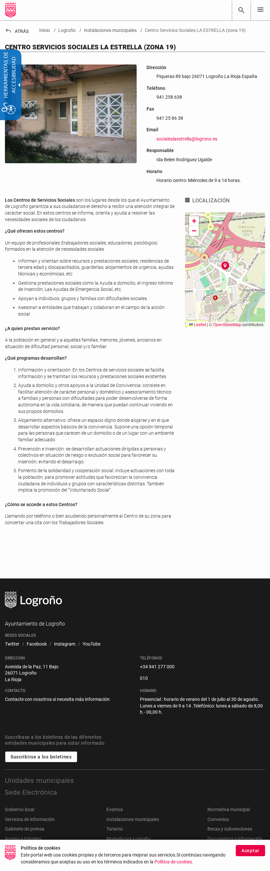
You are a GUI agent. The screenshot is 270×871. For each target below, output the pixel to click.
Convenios (218, 819)
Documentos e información (234, 838)
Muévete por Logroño (128, 838)
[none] (260, 10)
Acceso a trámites (23, 838)
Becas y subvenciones (229, 829)
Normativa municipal (228, 809)
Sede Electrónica (31, 792)
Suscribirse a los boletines (41, 756)
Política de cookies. (173, 862)
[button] (225, 265)
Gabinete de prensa (24, 829)
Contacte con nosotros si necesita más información (57, 699)
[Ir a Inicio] (10, 10)
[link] (241, 10)
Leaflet (199, 324)
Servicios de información (30, 819)
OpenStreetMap (227, 324)
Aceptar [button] (250, 850)
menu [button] (260, 9)
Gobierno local (19, 809)
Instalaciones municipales (132, 819)
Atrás (17, 31)
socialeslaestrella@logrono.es (186, 138)
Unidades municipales (39, 780)
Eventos (114, 809)
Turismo (114, 829)
